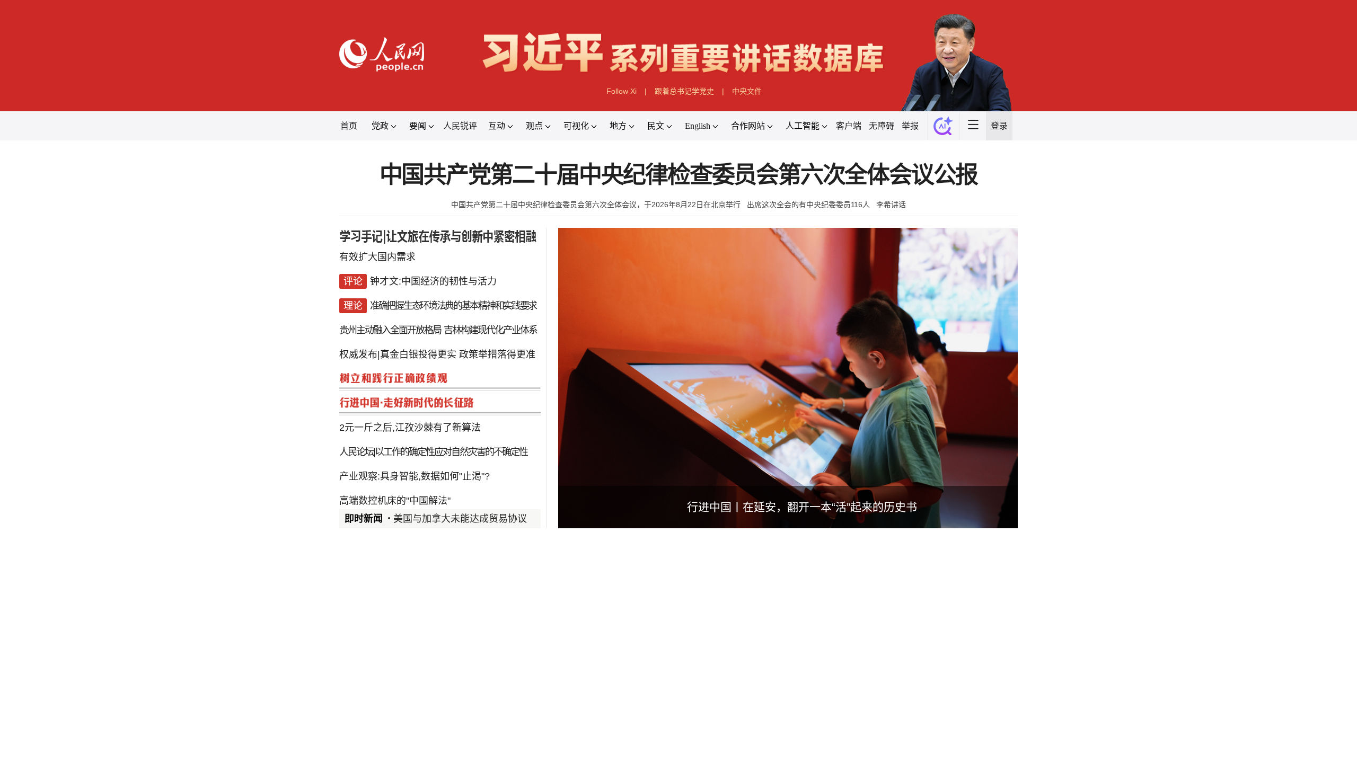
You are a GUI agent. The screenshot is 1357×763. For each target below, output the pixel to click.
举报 (910, 125)
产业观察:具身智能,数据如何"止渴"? (414, 476)
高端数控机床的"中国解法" (395, 500)
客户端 (848, 125)
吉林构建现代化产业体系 (490, 330)
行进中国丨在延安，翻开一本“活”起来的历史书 (802, 507)
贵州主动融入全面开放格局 (390, 330)
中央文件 (747, 91)
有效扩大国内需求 (377, 257)
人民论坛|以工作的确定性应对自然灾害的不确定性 (433, 452)
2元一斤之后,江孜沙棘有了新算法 (410, 427)
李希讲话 (891, 204)
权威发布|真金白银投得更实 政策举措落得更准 (437, 354)
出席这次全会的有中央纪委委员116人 (808, 204)
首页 (348, 125)
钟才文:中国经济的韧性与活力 (433, 281)
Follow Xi (621, 91)
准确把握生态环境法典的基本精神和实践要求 (453, 305)
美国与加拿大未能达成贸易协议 (460, 518)
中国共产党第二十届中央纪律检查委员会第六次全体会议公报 (679, 175)
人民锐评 (460, 125)
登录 (999, 125)
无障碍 (881, 125)
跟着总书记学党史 (684, 91)
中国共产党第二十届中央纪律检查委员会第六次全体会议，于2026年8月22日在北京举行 (596, 204)
